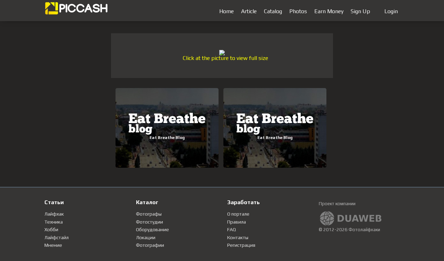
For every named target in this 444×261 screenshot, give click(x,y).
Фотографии (150, 245)
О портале (238, 214)
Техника (53, 222)
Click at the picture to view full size (225, 58)
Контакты (237, 237)
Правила (236, 222)
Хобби (51, 229)
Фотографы (149, 214)
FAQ (231, 229)
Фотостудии (149, 222)
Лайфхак (54, 214)
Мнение (53, 245)
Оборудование (152, 229)
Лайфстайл (56, 237)
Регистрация (241, 245)
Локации (145, 237)
